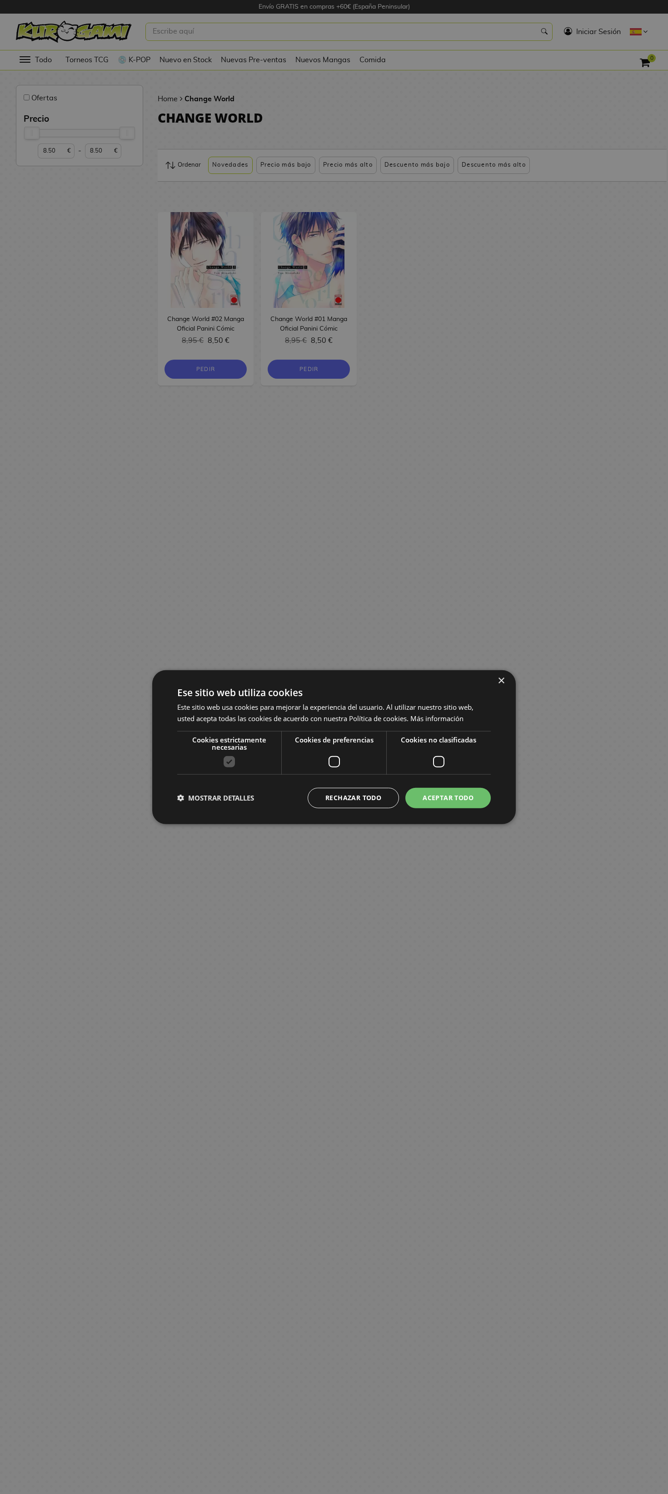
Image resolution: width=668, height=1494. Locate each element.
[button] (215, 798)
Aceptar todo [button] (448, 797)
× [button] (501, 681)
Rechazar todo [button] (353, 797)
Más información (437, 718)
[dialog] (334, 747)
